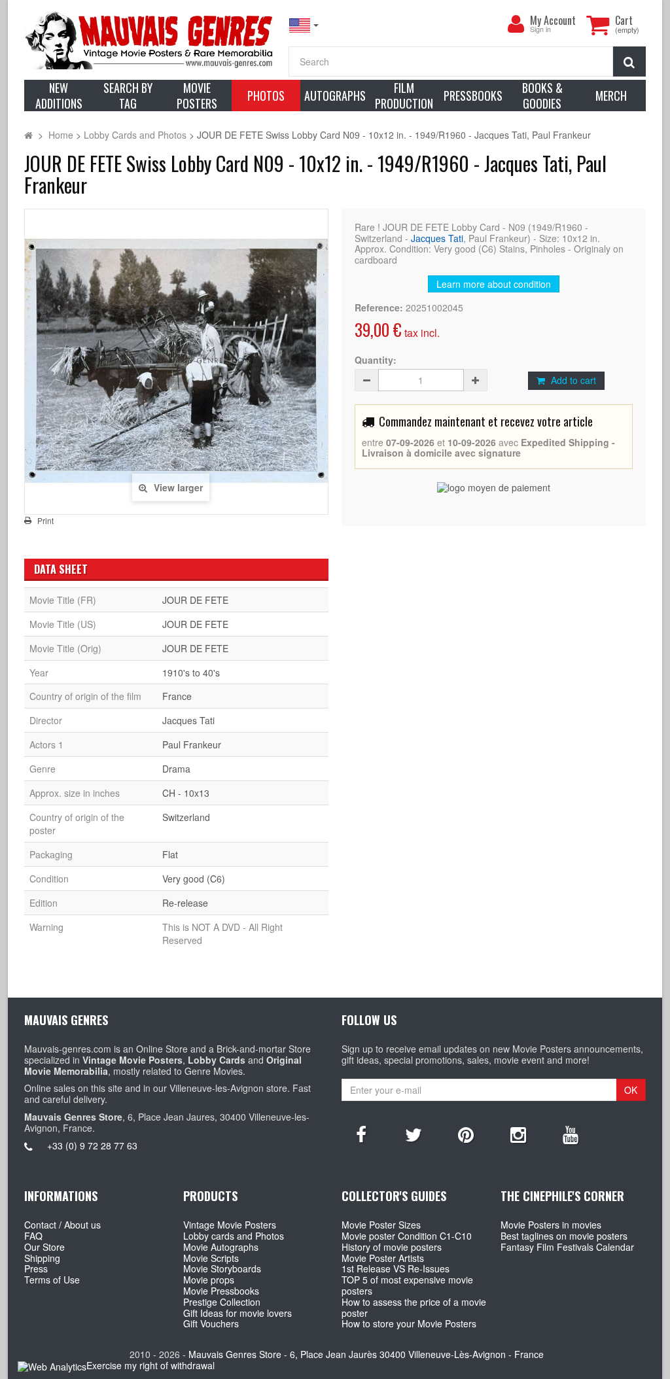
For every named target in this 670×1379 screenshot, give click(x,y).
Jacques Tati (437, 238)
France (177, 696)
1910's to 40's (191, 672)
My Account (553, 20)
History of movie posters (392, 1246)
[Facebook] (361, 1133)
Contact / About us (62, 1224)
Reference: (379, 307)
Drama (176, 768)
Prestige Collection (221, 1301)
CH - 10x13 (185, 792)
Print (45, 520)
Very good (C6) (193, 878)
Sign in (540, 30)
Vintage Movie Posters (229, 1224)
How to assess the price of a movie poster (414, 1307)
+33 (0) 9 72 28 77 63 (92, 1145)
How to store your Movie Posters (409, 1323)
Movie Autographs (220, 1246)
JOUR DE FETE (195, 599)
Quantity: (376, 360)
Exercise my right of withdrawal (150, 1365)
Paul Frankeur (191, 744)
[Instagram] (518, 1133)
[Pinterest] (465, 1133)
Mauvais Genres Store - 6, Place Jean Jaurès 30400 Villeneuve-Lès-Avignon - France (366, 1354)
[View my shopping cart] (597, 25)
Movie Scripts (211, 1258)
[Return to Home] (28, 134)
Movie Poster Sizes (381, 1224)
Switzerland (186, 817)
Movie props (208, 1279)
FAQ (33, 1235)
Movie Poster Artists (383, 1258)
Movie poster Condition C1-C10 (407, 1235)
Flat (170, 854)
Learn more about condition (493, 283)
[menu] (515, 24)
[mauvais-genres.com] (149, 39)
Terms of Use (52, 1279)
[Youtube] (570, 1133)
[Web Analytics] (52, 1366)
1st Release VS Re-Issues (396, 1268)
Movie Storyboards (222, 1268)
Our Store (44, 1246)
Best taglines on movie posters (564, 1235)
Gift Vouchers (211, 1323)
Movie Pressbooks (221, 1290)
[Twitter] (413, 1133)
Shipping (42, 1258)
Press (36, 1268)
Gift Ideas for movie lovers (237, 1312)
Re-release (185, 902)
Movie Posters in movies (551, 1224)
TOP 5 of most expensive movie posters (407, 1285)
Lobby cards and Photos (233, 1235)
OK (630, 1089)
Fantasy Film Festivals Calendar (567, 1246)
